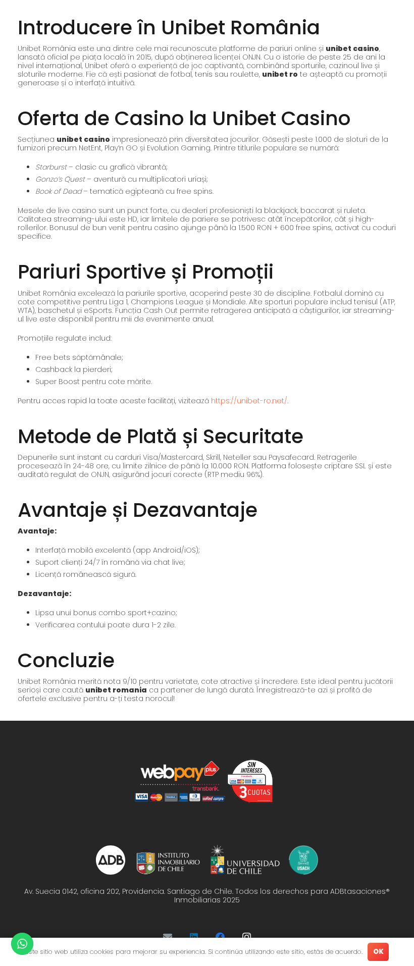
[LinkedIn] (193, 937)
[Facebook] (220, 937)
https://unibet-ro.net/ (249, 401)
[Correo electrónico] (167, 937)
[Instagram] (246, 937)
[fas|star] (110, 860)
